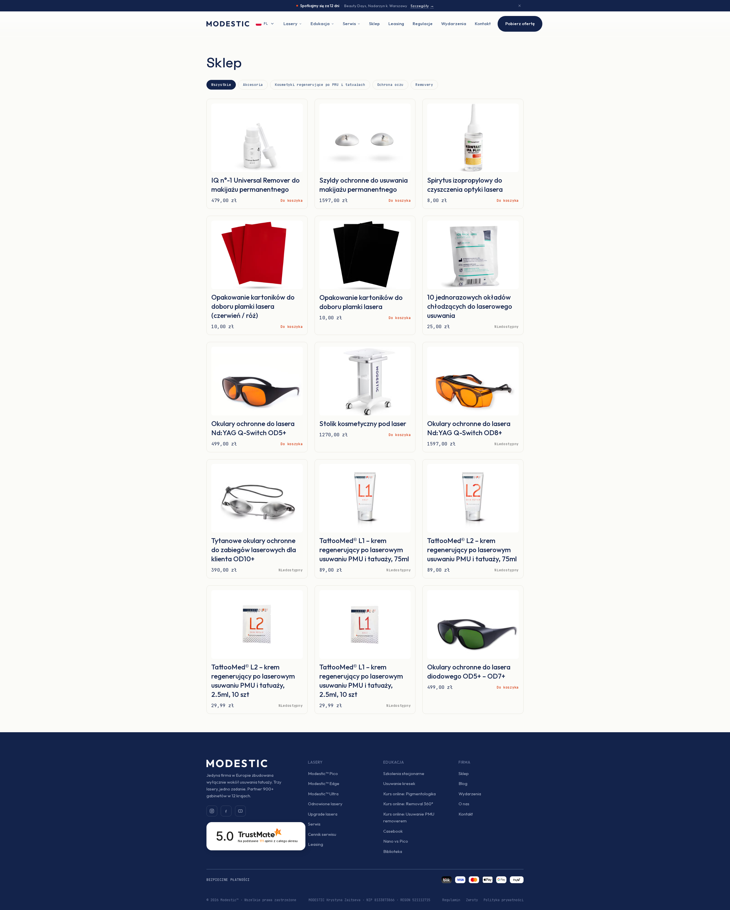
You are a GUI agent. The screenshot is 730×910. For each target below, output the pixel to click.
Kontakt (483, 23)
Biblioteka (392, 851)
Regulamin (451, 900)
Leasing (396, 23)
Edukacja (320, 23)
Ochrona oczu (390, 84)
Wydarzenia (453, 23)
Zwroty (472, 900)
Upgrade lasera (322, 814)
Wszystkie (221, 84)
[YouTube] (240, 811)
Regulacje (423, 23)
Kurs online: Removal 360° (408, 803)
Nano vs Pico (395, 841)
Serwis (349, 23)
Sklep (374, 23)
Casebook (393, 831)
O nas (464, 803)
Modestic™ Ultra (323, 793)
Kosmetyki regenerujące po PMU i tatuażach (320, 84)
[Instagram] (211, 811)
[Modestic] (228, 24)
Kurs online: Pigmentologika (409, 793)
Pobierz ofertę (520, 23)
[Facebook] (226, 811)
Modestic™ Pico (323, 773)
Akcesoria (253, 84)
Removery (424, 84)
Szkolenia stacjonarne (403, 773)
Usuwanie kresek (399, 783)
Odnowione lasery (325, 803)
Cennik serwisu (322, 834)
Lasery (290, 23)
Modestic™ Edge (323, 783)
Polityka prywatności (504, 900)
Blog (463, 783)
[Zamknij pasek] (520, 6)
